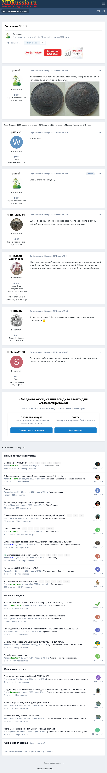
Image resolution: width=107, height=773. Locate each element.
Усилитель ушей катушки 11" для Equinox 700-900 (27, 702)
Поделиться (14, 43)
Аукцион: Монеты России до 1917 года (65, 645)
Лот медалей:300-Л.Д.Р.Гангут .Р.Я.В (21, 568)
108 (49, 529)
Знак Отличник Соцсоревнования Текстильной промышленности (34, 616)
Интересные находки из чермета (23, 555)
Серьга (7, 489)
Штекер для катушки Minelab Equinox (21, 716)
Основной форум (50, 558)
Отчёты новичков (12, 529)
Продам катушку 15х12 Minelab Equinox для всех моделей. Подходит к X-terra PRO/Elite (44, 689)
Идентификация (56, 492)
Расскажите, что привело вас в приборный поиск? (27, 502)
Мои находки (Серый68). (16, 463)
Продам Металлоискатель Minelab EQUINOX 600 (26, 676)
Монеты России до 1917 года (55, 37)
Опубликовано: (49, 71)
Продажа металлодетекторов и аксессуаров (67, 679)
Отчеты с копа (52, 465)
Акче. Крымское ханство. (15, 655)
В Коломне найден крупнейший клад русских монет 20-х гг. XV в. (34, 476)
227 (57, 463)
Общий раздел (52, 505)
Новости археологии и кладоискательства (67, 479)
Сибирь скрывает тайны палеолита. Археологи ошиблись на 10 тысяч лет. (39, 542)
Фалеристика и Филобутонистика (58, 571)
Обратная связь (45, 768)
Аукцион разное (57, 605)
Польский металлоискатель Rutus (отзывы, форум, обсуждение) (35, 515)
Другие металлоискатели (53, 518)
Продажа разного (53, 618)
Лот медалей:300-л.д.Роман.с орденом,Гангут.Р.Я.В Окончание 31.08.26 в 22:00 (41, 629)
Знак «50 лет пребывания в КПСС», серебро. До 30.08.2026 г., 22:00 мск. (38, 602)
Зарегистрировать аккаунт (31, 430)
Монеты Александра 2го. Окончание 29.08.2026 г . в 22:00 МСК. (34, 642)
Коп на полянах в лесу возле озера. (21, 581)
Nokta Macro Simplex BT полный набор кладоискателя (29, 729)
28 (66, 581)
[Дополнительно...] (100, 70)
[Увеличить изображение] (44, 320)
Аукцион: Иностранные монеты (63, 658)
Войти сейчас (75, 430)
